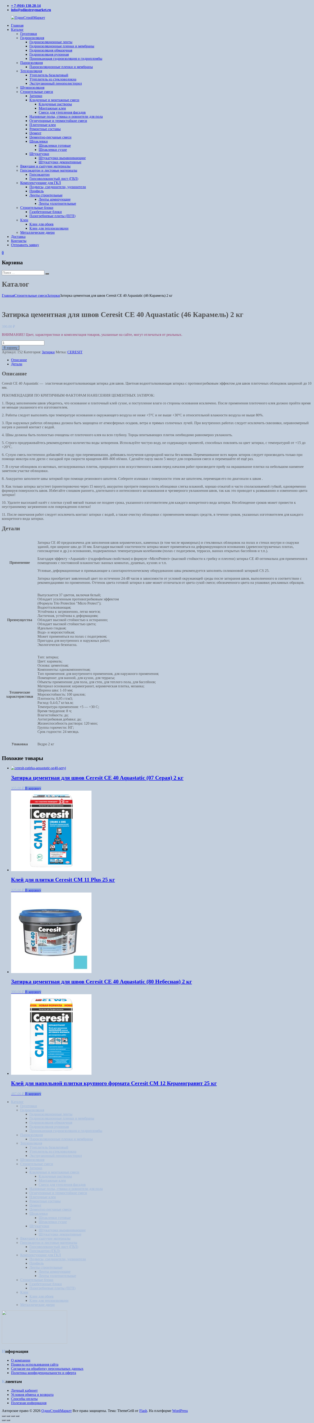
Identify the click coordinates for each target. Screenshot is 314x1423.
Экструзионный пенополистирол (55, 83)
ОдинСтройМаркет (56, 1411)
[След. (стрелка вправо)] (8, 1420)
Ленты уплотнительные (57, 203)
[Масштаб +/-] (17, 1416)
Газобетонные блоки (45, 212)
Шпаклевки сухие (53, 150)
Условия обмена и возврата (32, 1395)
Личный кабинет (24, 1390)
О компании (20, 1360)
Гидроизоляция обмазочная (50, 50)
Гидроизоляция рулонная (49, 54)
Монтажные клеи (52, 108)
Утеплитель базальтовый (48, 75)
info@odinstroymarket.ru (31, 10)
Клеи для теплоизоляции (49, 228)
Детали (16, 364)
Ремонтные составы (45, 129)
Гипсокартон (39, 174)
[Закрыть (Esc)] (4, 1416)
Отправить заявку (25, 245)
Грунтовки (28, 34)
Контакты (18, 241)
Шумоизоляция (32, 87)
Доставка (18, 237)
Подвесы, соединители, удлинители (57, 187)
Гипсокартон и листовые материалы (48, 170)
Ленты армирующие (55, 199)
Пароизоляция (31, 63)
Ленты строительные (46, 195)
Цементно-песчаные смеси (50, 137)
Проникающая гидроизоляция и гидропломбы (65, 58)
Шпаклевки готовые (55, 145)
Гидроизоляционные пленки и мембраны (61, 46)
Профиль (36, 191)
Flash (143, 1411)
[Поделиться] (8, 1416)
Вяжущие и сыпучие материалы (45, 166)
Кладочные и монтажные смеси (54, 100)
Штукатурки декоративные (60, 162)
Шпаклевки (38, 141)
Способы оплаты (24, 1399)
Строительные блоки (36, 208)
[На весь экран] (13, 1416)
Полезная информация (28, 1403)
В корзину (10, 347)
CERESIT (75, 352)
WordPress (180, 1411)
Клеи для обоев (41, 224)
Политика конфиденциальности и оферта (43, 1373)
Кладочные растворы (55, 104)
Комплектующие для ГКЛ (40, 183)
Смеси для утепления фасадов (62, 112)
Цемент (35, 133)
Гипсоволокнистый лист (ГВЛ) (53, 179)
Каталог (17, 30)
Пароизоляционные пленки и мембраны (61, 67)
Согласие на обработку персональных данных (47, 1369)
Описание (19, 360)
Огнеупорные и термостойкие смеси (58, 121)
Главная (17, 25)
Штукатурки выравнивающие (62, 158)
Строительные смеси (36, 92)
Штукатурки (39, 154)
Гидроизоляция (32, 38)
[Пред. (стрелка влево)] (4, 1420)
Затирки (35, 96)
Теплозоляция (31, 71)
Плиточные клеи (42, 125)
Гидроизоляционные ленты (50, 42)
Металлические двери (37, 232)
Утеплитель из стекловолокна (52, 79)
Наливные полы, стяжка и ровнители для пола (66, 116)
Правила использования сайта (34, 1364)
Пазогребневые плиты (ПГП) (52, 216)
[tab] (161, 360)
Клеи (24, 220)
